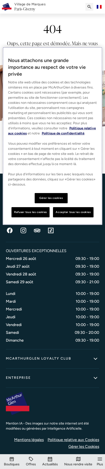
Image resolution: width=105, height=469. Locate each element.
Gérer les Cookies (83, 446)
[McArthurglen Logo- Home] (6, 7)
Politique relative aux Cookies (73, 439)
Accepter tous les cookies (73, 212)
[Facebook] (10, 230)
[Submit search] (89, 7)
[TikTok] (51, 230)
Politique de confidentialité (63, 133)
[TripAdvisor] (37, 230)
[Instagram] (23, 230)
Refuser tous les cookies (30, 212)
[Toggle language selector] (99, 7)
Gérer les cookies (51, 198)
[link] (30, 6)
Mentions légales (29, 439)
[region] (53, 136)
